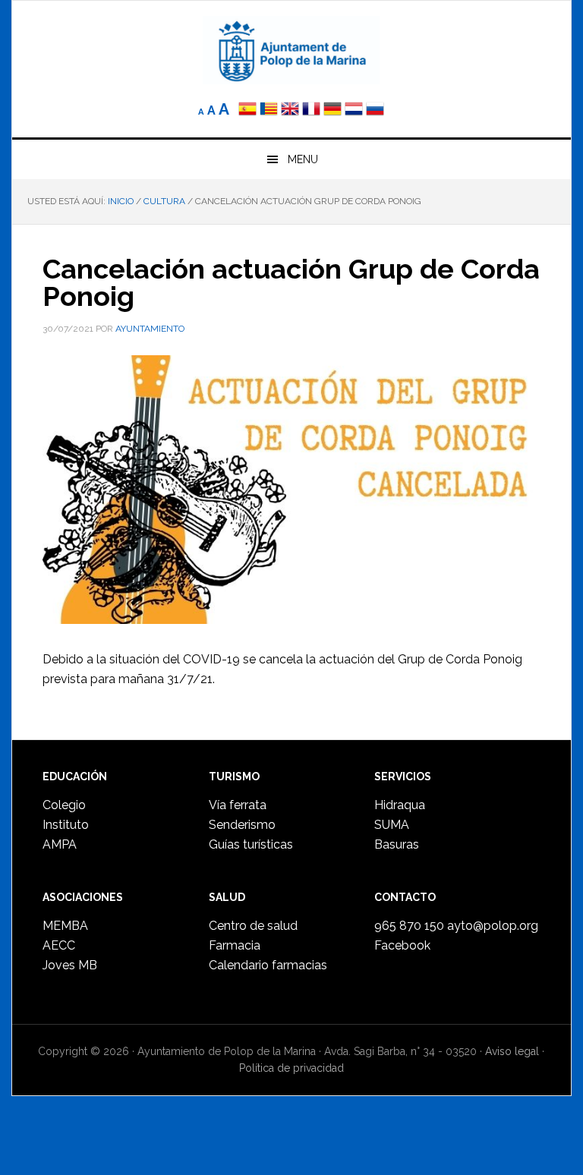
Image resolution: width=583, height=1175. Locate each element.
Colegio (64, 805)
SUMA (391, 824)
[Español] (247, 110)
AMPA (60, 844)
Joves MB (70, 965)
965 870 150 (409, 925)
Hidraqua (399, 805)
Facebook (402, 945)
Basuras (396, 844)
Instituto (66, 824)
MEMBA (65, 925)
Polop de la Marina (291, 50)
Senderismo (242, 824)
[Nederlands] (355, 110)
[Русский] (375, 110)
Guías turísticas (251, 844)
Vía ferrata (237, 805)
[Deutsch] (332, 110)
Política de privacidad (291, 1068)
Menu (303, 159)
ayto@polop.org (492, 925)
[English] (290, 110)
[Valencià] (269, 110)
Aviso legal (512, 1051)
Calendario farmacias (268, 965)
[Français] (311, 110)
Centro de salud (253, 925)
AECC (59, 945)
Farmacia (234, 945)
